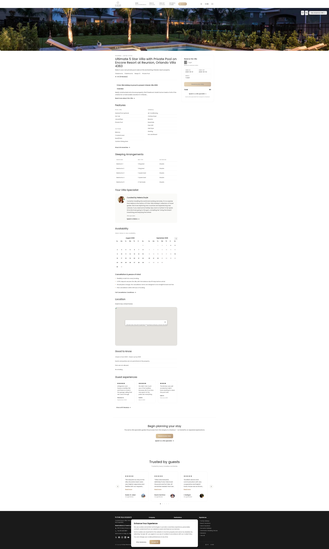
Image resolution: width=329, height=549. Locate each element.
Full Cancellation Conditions (124, 292)
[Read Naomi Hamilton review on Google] (158, 476)
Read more (128, 489)
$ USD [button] (207, 4)
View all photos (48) (318, 13)
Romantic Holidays (205, 528)
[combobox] (173, 4)
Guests (187, 75)
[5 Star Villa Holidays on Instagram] (122, 537)
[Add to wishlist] (302, 13)
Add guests (172, 3)
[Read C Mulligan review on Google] (188, 476)
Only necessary (141, 542)
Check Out (162, 3)
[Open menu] (212, 3)
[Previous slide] (118, 486)
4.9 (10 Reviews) (121, 77)
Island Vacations (205, 526)
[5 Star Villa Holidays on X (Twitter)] (116, 537)
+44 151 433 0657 (122, 531)
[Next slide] (211, 486)
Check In (151, 3)
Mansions (203, 533)
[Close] (165, 322)
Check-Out (202, 70)
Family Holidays (204, 521)
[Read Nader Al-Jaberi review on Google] (129, 476)
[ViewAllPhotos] (164, 29)
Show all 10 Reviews (122, 407)
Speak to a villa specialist (197, 94)
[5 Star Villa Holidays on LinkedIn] (125, 537)
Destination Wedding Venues (209, 530)
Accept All (155, 542)
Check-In (187, 70)
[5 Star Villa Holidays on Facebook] (119, 537)
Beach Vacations (205, 523)
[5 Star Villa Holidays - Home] (118, 4)
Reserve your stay (164, 436)
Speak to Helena (132, 219)
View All (202, 535)
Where (136, 3)
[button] (201, 3)
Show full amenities (121, 147)
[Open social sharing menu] (306, 13)
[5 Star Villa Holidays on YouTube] (128, 537)
